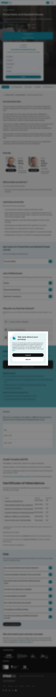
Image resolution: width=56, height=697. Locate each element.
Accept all (28, 355)
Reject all (28, 359)
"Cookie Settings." (21, 347)
